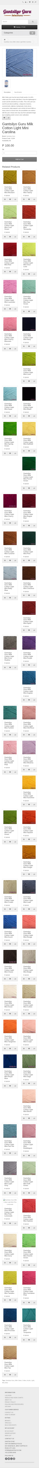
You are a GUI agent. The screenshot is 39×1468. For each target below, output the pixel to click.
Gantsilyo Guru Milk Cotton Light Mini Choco (9, 969)
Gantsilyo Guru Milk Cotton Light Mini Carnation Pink (29, 1291)
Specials (8, 1423)
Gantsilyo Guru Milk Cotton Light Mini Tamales (9, 1290)
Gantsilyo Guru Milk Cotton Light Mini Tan (9, 1365)
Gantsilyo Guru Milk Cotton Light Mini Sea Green (28, 300)
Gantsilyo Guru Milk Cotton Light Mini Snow (9, 1004)
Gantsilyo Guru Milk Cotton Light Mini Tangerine (10, 1039)
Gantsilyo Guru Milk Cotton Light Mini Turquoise (28, 1328)
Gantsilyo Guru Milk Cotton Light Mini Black (28, 406)
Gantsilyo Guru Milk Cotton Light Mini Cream (9, 899)
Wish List (8, 1435)
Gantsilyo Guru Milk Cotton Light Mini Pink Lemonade (9, 1212)
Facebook (6, 1458)
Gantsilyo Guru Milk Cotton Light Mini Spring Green (9, 442)
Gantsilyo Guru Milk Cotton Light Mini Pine (28, 551)
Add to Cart (19, 159)
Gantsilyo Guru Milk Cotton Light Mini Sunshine (28, 795)
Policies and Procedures (14, 1404)
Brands (7, 1420)
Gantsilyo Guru (10, 136)
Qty (3, 149)
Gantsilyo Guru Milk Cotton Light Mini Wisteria (28, 760)
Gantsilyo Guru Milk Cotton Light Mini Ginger (28, 864)
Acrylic (29, 1380)
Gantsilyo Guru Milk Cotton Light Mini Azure (9, 934)
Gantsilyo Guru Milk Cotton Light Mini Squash (28, 829)
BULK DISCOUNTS (10, 1425)
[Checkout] (35, 2)
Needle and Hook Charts (14, 1397)
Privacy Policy (10, 1402)
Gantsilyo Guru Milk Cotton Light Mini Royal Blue (9, 1074)
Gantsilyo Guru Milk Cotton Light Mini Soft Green (28, 1181)
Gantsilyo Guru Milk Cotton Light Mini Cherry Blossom (9, 337)
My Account (9, 1431)
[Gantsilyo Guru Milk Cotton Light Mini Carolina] (19, 62)
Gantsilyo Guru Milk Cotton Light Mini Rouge (28, 934)
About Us (8, 1400)
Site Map (8, 1406)
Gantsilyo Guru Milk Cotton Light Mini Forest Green (28, 477)
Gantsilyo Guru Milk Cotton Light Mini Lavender (9, 299)
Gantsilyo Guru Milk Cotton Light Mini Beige (28, 969)
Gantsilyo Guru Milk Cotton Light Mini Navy (28, 336)
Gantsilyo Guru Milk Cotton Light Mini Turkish (9, 725)
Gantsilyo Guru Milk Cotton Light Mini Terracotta (28, 225)
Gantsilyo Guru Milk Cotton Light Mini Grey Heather (9, 656)
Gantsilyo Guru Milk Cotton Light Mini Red (9, 262)
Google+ (11, 1458)
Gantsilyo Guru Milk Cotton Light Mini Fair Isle (9, 1143)
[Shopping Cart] (32, 2)
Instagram (14, 1458)
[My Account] (26, 2)
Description (7, 92)
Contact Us (9, 1412)
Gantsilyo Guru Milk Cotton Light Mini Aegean (28, 690)
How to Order (10, 1414)
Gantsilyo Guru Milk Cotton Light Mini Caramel (9, 551)
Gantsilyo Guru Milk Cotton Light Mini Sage (28, 1074)
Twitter (8, 1458)
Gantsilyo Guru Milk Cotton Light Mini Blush (28, 1108)
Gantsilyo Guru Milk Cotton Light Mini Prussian (9, 1328)
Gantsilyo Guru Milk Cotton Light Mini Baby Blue (9, 586)
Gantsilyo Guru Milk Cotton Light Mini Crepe (28, 1039)
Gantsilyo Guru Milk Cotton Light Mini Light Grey (9, 1181)
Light (32, 1380)
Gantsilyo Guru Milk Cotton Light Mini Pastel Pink (9, 761)
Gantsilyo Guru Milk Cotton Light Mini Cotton (28, 1004)
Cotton (24, 1380)
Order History (10, 1433)
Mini (3, 1382)
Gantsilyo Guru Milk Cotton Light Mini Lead (28, 899)
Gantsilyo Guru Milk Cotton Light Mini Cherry (9, 513)
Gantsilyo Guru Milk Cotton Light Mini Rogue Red (28, 514)
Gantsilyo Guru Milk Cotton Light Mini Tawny (28, 189)
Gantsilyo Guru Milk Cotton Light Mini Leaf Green (9, 830)
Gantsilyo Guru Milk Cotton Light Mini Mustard (9, 189)
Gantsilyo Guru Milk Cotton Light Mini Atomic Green (28, 1254)
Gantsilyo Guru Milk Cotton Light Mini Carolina (17, 42)
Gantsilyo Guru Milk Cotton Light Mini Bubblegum (28, 1144)
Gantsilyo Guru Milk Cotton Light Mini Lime (28, 371)
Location (8, 1395)
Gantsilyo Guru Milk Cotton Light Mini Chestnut (28, 585)
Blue (6, 1382)
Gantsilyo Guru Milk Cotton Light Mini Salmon (28, 1218)
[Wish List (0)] (30, 2)
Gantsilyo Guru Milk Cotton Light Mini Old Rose (28, 725)
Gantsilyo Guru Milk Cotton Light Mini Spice (28, 620)
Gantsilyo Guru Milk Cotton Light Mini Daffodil (28, 441)
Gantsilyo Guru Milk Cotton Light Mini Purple (28, 655)
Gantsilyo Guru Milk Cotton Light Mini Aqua (9, 406)
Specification (18, 92)
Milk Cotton (18, 1380)
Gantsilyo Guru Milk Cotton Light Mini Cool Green (9, 225)
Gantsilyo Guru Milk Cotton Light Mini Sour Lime (28, 262)
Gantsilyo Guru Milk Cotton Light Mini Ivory (9, 1253)
